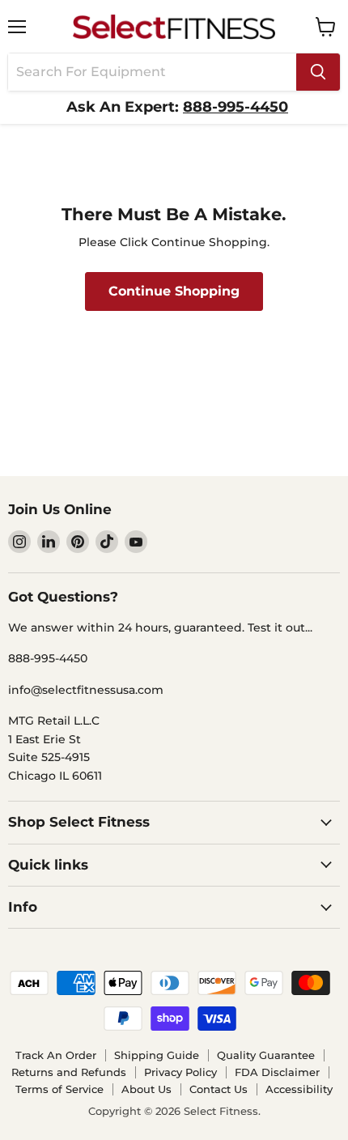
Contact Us (218, 1089)
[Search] (318, 72)
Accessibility (299, 1089)
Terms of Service (59, 1089)
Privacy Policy (180, 1072)
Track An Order (55, 1055)
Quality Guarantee (266, 1055)
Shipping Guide (156, 1055)
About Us (146, 1089)
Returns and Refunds (68, 1072)
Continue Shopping (174, 291)
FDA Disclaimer (277, 1072)
